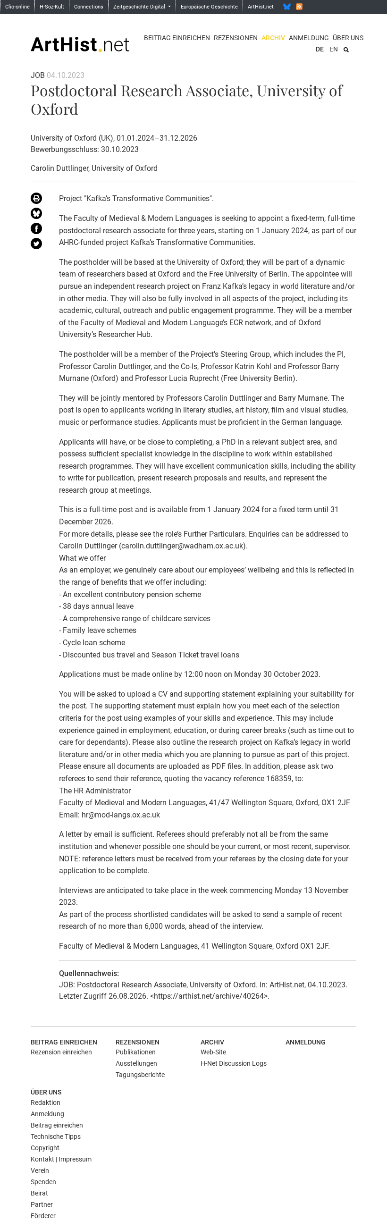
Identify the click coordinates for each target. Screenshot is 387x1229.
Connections (88, 7)
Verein (40, 1170)
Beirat (39, 1193)
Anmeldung (309, 38)
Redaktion (45, 1102)
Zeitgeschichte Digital (140, 7)
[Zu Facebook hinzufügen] (38, 230)
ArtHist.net (261, 7)
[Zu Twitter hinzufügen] (38, 245)
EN (333, 49)
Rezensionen (236, 38)
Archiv (273, 38)
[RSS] (299, 6)
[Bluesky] (287, 6)
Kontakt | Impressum (61, 1159)
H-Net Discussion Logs (234, 1063)
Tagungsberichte (140, 1074)
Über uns (348, 38)
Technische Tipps (56, 1136)
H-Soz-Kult (52, 7)
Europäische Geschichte (209, 7)
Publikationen (136, 1052)
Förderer (43, 1216)
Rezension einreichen (61, 1052)
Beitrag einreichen (177, 38)
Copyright (45, 1148)
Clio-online (17, 7)
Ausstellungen (136, 1063)
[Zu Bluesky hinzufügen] (38, 215)
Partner (42, 1204)
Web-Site (213, 1052)
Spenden (43, 1182)
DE (320, 49)
